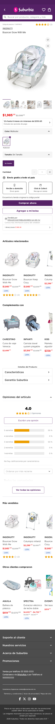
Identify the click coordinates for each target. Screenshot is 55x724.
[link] (12, 271)
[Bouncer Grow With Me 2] (15, 104)
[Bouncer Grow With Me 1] (7, 104)
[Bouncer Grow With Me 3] (23, 104)
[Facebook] (20, 698)
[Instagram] (29, 698)
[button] (42, 24)
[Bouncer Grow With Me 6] (47, 104)
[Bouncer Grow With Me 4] (31, 104)
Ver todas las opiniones (28, 490)
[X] (24, 698)
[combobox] (28, 471)
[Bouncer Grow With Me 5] (39, 104)
